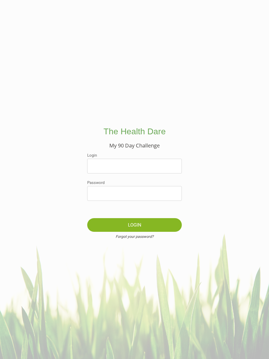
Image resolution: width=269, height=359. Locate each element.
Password (96, 182)
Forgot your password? (135, 236)
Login (92, 155)
